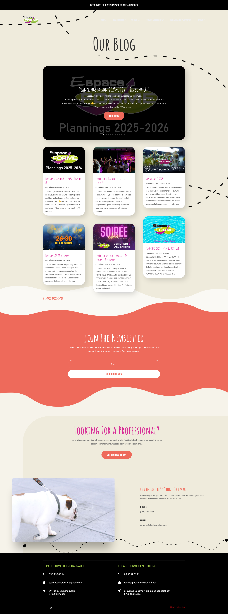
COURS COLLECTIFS (154, 19)
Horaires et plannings (180, 19)
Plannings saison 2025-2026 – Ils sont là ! (114, 89)
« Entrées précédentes (53, 298)
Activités (135, 19)
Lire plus (114, 115)
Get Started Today (116, 454)
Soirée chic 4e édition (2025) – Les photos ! (111, 181)
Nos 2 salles (118, 19)
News (103, 19)
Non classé (122, 96)
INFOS (200, 19)
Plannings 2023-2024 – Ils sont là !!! (163, 248)
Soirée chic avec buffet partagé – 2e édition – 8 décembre (111, 258)
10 (124, 134)
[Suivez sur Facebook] (45, 608)
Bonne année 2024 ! (155, 179)
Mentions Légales (177, 607)
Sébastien (93, 96)
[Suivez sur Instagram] (51, 608)
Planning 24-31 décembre (57, 256)
